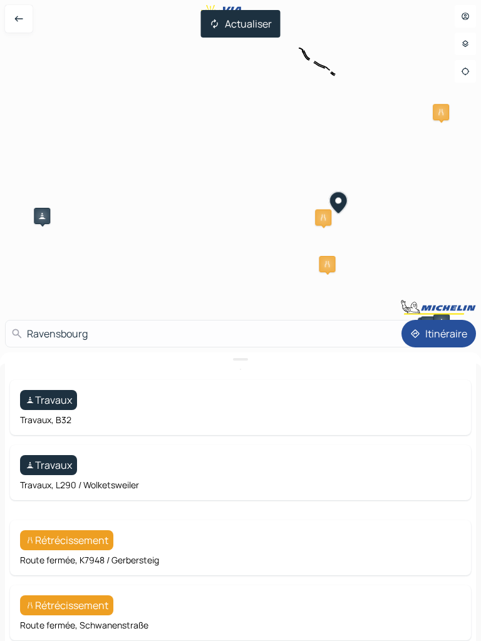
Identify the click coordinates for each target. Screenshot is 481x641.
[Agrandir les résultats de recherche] (240, 359)
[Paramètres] (465, 44)
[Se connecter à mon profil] (465, 16)
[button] (42, 216)
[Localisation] (465, 71)
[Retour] (19, 19)
